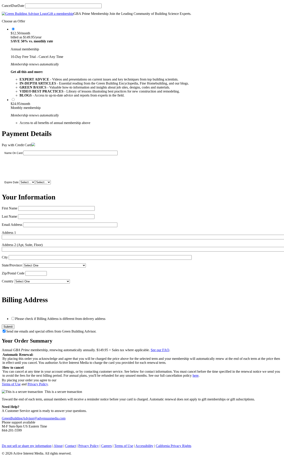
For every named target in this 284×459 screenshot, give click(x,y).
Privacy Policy (38, 384)
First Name (9, 208)
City (5, 257)
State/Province (12, 265)
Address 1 (9, 232)
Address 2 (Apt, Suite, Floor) (22, 245)
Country (7, 281)
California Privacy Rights (173, 446)
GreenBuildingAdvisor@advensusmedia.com (33, 418)
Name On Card (13, 153)
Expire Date (11, 182)
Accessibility (144, 446)
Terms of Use (11, 384)
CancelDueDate (13, 6)
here (196, 375)
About (58, 446)
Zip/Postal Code (13, 273)
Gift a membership (60, 14)
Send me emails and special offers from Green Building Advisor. (51, 331)
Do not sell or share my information (26, 446)
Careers (106, 446)
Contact (70, 446)
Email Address (12, 225)
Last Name (9, 216)
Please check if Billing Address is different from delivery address (60, 319)
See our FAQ (160, 350)
